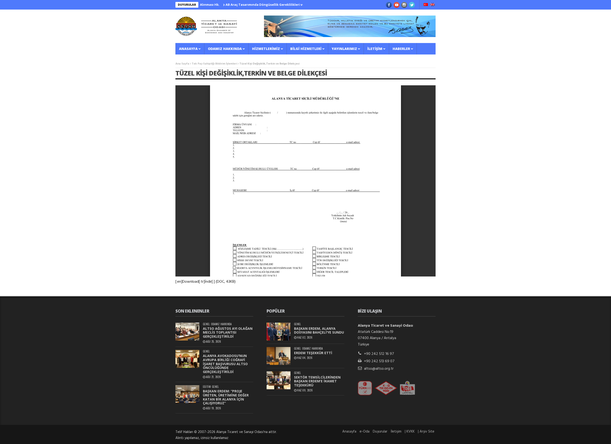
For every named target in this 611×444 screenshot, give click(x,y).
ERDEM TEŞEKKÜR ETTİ (313, 353)
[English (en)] (432, 5)
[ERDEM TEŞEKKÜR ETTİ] (278, 356)
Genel (206, 324)
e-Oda (364, 431)
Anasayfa (188, 48)
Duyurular (380, 431)
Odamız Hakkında (225, 48)
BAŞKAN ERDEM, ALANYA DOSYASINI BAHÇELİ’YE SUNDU (319, 330)
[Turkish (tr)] (426, 5)
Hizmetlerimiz (266, 48)
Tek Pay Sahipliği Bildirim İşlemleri (214, 63)
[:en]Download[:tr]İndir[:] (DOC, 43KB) (205, 282)
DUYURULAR (187, 5)
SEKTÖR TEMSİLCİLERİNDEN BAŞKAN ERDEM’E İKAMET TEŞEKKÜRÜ (317, 381)
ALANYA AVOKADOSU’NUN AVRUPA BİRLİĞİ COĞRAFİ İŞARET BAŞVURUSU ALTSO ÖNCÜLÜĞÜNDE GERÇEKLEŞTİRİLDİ (225, 363)
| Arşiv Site (426, 431)
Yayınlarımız (344, 48)
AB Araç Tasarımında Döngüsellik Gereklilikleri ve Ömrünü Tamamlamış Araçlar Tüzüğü (282, 4)
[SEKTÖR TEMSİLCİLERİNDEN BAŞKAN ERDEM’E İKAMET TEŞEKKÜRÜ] (278, 380)
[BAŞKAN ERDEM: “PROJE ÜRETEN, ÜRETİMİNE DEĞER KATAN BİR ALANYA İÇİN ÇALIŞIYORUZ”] (187, 394)
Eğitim (207, 386)
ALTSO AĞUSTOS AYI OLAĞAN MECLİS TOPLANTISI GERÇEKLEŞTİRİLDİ (228, 332)
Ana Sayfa (182, 63)
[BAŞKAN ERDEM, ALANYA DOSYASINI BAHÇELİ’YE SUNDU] (278, 332)
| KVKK (410, 431)
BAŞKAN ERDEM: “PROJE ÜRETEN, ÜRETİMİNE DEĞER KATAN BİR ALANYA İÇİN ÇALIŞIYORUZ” (226, 397)
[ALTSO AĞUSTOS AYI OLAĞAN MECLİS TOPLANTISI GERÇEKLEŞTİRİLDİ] (187, 332)
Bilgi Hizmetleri (305, 48)
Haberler (401, 48)
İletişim (374, 48)
